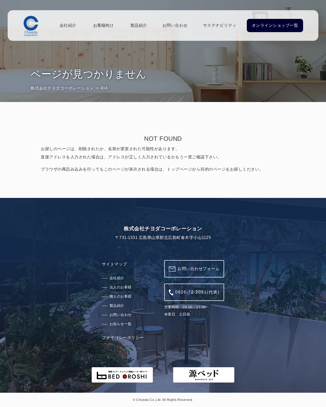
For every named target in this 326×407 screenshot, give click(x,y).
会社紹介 (68, 25)
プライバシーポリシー (123, 337)
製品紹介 (138, 25)
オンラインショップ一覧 (275, 25)
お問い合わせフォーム (199, 268)
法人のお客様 (121, 287)
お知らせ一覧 (121, 324)
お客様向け (103, 25)
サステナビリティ (220, 25)
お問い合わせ (175, 25)
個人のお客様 (121, 296)
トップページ (179, 169)
